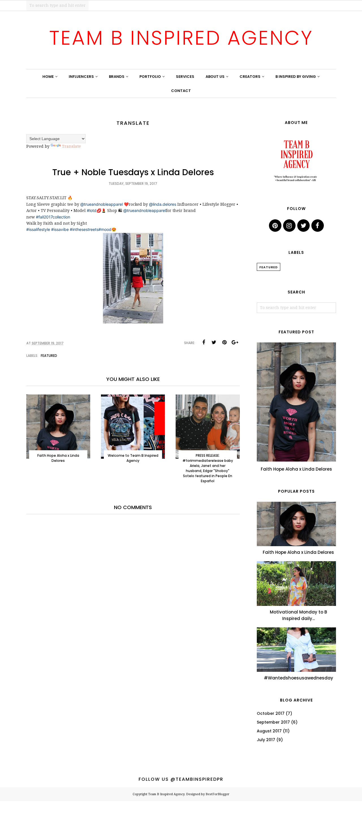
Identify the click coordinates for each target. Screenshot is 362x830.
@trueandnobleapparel (101, 204)
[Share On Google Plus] (235, 342)
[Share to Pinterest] (224, 342)
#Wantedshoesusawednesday (298, 678)
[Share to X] (214, 342)
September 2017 (273, 722)
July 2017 (266, 740)
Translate (71, 146)
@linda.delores (162, 204)
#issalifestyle (38, 229)
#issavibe (60, 229)
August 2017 (269, 731)
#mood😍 (107, 229)
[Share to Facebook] (203, 342)
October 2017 (271, 713)
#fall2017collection (53, 217)
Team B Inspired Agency (181, 38)
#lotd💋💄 (96, 210)
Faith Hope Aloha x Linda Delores (296, 469)
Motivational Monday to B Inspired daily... (298, 615)
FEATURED (49, 355)
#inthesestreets (84, 229)
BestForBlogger (217, 794)
